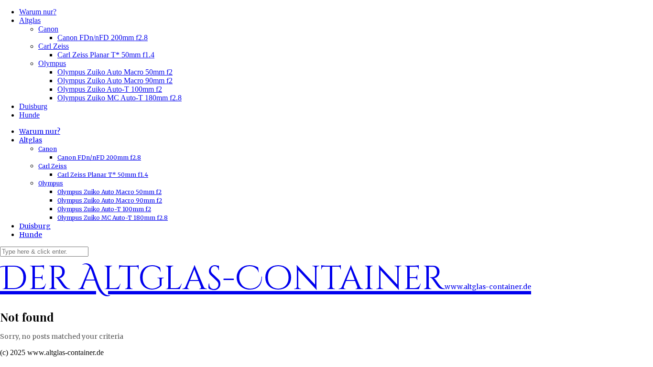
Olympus (52, 63)
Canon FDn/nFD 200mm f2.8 (102, 37)
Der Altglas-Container (265, 279)
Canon (48, 29)
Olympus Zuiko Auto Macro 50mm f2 (115, 72)
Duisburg (33, 106)
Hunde (29, 115)
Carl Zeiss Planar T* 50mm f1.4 (105, 55)
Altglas (30, 20)
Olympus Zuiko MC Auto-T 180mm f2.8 (119, 98)
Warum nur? (37, 12)
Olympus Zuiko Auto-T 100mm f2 (109, 89)
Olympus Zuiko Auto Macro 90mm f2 (115, 80)
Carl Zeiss (53, 46)
